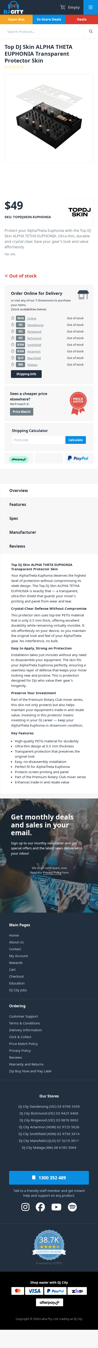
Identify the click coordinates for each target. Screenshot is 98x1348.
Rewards (16, 962)
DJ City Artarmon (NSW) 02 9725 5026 (49, 1127)
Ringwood (34, 332)
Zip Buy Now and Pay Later (30, 1071)
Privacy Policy (52, 872)
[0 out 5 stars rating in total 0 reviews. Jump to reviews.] (49, 67)
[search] (41, 31)
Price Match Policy (23, 1043)
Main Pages (19, 924)
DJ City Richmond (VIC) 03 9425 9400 (49, 1113)
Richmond (34, 338)
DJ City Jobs (18, 990)
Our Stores (49, 1096)
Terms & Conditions (24, 1023)
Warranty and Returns (26, 1064)
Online (31, 318)
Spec (13, 518)
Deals (81, 19)
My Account (18, 955)
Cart (12, 969)
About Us (16, 942)
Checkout (16, 976)
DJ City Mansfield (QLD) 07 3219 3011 (49, 1140)
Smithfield (34, 345)
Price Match (22, 412)
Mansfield (34, 358)
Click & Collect (20, 1036)
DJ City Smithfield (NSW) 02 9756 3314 (49, 1133)
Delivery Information (25, 1030)
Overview (18, 490)
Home (14, 935)
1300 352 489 (51, 1178)
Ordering (17, 1005)
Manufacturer (22, 532)
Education (17, 983)
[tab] (49, 490)
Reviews (17, 546)
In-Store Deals (49, 19)
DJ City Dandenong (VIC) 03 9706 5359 (49, 1106)
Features (17, 504)
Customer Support (23, 1016)
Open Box (16, 19)
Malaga (32, 365)
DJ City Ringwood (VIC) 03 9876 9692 (49, 1120)
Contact (15, 949)
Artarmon (34, 351)
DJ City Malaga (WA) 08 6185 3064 (49, 1147)
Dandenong (35, 325)
